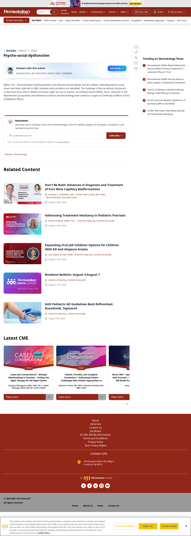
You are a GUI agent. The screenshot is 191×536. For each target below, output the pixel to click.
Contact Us (95, 427)
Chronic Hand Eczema (92, 20)
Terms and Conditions (95, 438)
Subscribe (114, 135)
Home (75, 505)
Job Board (95, 431)
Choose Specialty (14, 20)
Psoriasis (170, 20)
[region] (95, 526)
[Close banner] (187, 4)
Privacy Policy (95, 442)
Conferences (97, 11)
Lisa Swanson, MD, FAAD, (60, 254)
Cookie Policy (43, 533)
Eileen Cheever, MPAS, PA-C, (62, 220)
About (95, 420)
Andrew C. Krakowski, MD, (61, 194)
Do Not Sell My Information (95, 434)
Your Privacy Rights (95, 445)
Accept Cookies (169, 526)
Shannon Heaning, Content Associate (95, 220)
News (74, 11)
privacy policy (63, 142)
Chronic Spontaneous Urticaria (116, 20)
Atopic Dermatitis (73, 20)
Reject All (148, 526)
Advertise (95, 424)
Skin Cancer (182, 20)
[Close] (186, 526)
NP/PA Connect (65, 12)
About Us (88, 505)
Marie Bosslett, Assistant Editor (61, 197)
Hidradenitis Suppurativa (154, 20)
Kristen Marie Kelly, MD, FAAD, (91, 194)
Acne (61, 20)
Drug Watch (136, 20)
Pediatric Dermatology (16, 154)
